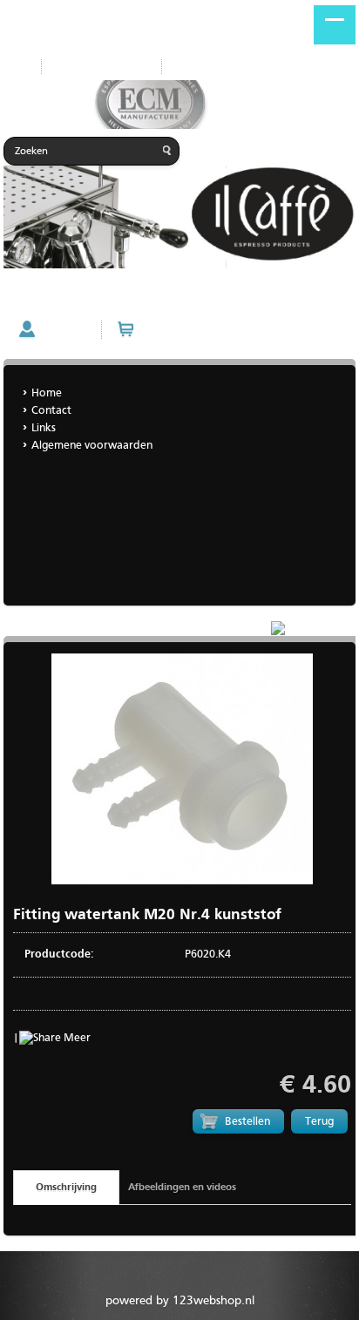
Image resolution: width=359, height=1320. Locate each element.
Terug (319, 1121)
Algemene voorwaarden (91, 445)
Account (64, 329)
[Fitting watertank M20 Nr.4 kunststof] (182, 881)
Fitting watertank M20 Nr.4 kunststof (101, 297)
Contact (51, 410)
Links (43, 428)
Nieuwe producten (101, 66)
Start (15, 66)
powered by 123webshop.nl (179, 1301)
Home (190, 66)
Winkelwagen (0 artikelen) (210, 329)
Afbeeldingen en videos (182, 1187)
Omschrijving (66, 1187)
